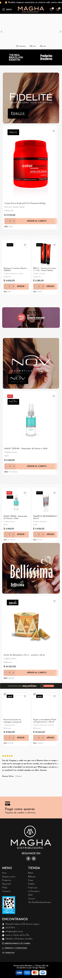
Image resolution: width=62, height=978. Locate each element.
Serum (14, 452)
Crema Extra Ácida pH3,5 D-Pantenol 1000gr (25, 203)
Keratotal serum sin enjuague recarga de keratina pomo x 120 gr (14, 722)
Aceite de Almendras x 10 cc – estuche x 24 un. (24, 655)
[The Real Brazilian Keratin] (15, 57)
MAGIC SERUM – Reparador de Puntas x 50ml (25, 449)
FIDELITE (8, 211)
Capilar (21, 207)
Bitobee (29, 966)
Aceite (13, 659)
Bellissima (8, 662)
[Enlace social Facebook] (28, 858)
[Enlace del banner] (31, 98)
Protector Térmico (47, 725)
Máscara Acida (10, 207)
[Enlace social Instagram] (34, 858)
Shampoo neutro (16, 274)
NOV (6, 456)
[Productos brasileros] (46, 57)
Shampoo (43, 521)
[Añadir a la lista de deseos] (53, 130)
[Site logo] (31, 9)
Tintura (42, 274)
